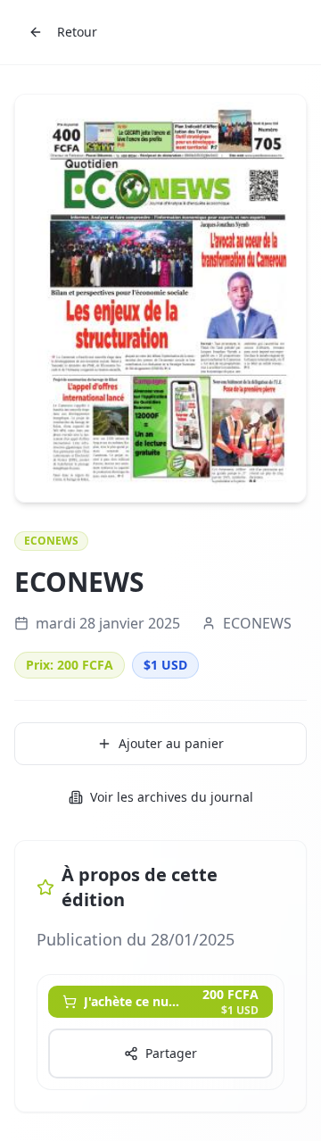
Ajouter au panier (171, 743)
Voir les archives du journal (171, 796)
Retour (77, 31)
